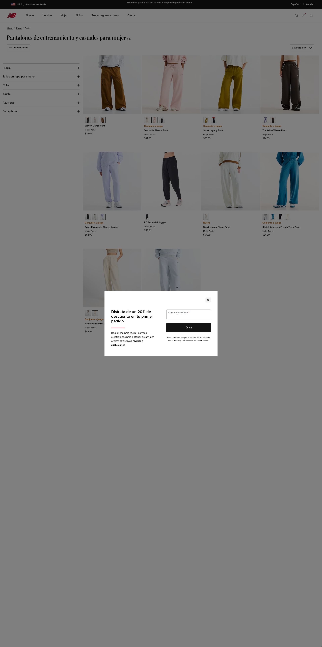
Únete (188, 327)
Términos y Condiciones (182, 340)
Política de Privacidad (199, 337)
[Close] (208, 300)
